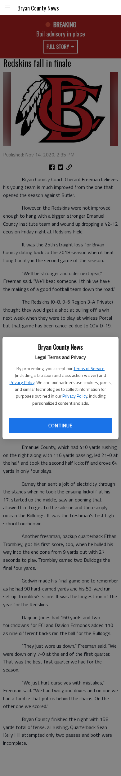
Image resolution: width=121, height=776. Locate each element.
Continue (60, 425)
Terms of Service (89, 368)
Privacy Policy (22, 382)
